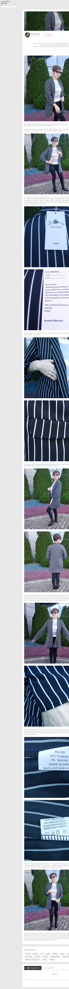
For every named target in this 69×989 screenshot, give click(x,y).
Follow (48, 35)
